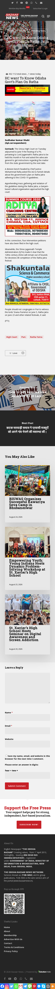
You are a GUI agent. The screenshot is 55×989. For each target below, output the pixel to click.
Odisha (22, 30)
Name (9, 712)
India (11, 30)
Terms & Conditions (14, 947)
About (7, 931)
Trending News (38, 30)
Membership (10, 935)
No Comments (36, 51)
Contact (8, 943)
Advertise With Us (13, 939)
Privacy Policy (11, 951)
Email (8, 725)
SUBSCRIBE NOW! (29, 824)
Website (9, 739)
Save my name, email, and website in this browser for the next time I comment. (27, 757)
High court (11, 337)
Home (7, 927)
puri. (23, 337)
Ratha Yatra (36, 337)
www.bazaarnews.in (23, 880)
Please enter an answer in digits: (21, 764)
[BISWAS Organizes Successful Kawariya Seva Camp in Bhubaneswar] (27, 493)
